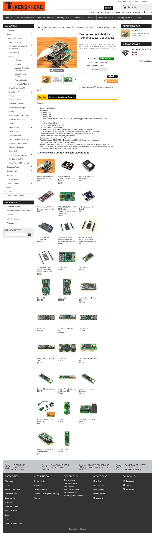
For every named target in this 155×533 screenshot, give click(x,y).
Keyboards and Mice (17, 159)
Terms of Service (40, 489)
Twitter (128, 485)
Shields (18, 60)
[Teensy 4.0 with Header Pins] (88, 356)
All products (11, 30)
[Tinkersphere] (24, 7)
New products (39, 481)
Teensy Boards (21, 80)
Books (139, 18)
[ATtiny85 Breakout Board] (88, 205)
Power (11, 112)
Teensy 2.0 (62, 267)
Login (149, 12)
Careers (10, 215)
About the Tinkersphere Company (19, 211)
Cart (132, 7)
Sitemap (145, 1)
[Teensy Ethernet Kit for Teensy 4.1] (46, 417)
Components (14, 52)
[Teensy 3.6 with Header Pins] (46, 356)
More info (42, 97)
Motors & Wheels (15, 42)
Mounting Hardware (16, 147)
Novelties (76, 18)
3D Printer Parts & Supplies (19, 139)
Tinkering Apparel (122, 18)
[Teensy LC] (67, 417)
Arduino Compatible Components (22, 69)
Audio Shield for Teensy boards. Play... (140, 34)
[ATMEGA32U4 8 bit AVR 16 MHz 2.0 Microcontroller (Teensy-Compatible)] (67, 205)
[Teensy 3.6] (88, 326)
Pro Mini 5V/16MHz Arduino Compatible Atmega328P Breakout (45, 270)
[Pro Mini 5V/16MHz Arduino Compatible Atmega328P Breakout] (46, 265)
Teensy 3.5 (41, 328)
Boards (18, 64)
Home (6, 18)
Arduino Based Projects (20, 75)
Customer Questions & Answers (62, 97)
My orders (97, 481)
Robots (88, 18)
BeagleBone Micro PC (17, 88)
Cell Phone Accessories (18, 155)
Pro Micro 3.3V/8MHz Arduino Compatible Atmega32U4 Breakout (66, 239)
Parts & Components (23, 18)
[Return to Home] (39, 27)
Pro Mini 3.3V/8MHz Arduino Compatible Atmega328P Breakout (87, 239)
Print (41, 90)
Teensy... (135, 30)
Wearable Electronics (17, 119)
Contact (136, 1)
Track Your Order (124, 1)
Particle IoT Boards (22, 84)
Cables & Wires (15, 100)
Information (11, 202)
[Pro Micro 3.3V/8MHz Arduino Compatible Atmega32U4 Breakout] (67, 235)
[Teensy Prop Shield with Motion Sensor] (46, 447)
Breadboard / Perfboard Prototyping (18, 47)
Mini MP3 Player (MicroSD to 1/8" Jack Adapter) (66, 179)
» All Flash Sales (145, 61)
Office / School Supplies (15, 196)
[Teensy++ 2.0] (67, 447)
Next (75, 79)
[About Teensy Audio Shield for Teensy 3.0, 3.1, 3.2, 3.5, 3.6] (125, 34)
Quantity (94, 69)
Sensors (12, 96)
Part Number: (92, 66)
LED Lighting (14, 127)
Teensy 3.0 (83, 267)
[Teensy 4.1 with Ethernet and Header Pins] (67, 387)
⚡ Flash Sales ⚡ (132, 44)
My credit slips (98, 485)
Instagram (130, 489)
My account (100, 476)
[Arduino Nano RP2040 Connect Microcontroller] (46, 205)
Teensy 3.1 (41, 298)
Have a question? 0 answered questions (97, 87)
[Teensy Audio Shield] (46, 83)
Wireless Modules (15, 135)
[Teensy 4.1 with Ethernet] (46, 387)
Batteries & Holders (16, 104)
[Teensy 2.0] (67, 265)
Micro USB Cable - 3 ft (141, 49)
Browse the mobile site (77, 529)
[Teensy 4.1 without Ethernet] (88, 387)
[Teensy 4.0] (67, 356)
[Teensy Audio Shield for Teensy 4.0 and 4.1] (46, 174)
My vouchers (98, 498)
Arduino (12, 56)
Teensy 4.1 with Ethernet (46, 389)
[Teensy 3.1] (46, 296)
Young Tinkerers (104, 18)
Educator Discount (13, 219)
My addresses (98, 489)
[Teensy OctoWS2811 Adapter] (88, 417)
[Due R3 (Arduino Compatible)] (46, 235)
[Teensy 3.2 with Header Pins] (88, 296)
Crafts (9, 191)
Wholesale (10, 223)
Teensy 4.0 (62, 358)
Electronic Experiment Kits (19, 115)
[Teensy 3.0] (88, 265)
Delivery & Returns (14, 206)
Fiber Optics (13, 151)
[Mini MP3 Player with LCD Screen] (88, 174)
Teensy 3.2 (62, 298)
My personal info (99, 494)
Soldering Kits (61, 18)
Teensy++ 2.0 (63, 449)
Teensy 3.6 (83, 328)
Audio (11, 123)
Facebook (130, 481)
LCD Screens (14, 131)
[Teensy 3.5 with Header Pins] (67, 326)
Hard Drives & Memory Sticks (20, 163)
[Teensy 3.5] (46, 326)
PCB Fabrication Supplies (18, 143)
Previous (38, 79)
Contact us (38, 485)
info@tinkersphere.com (76, 495)
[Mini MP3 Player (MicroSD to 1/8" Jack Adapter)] (67, 174)
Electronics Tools (43, 18)
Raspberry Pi (14, 92)
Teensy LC (62, 419)
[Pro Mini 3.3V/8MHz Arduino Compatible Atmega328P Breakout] (88, 235)
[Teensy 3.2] (67, 296)
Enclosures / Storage (17, 108)
